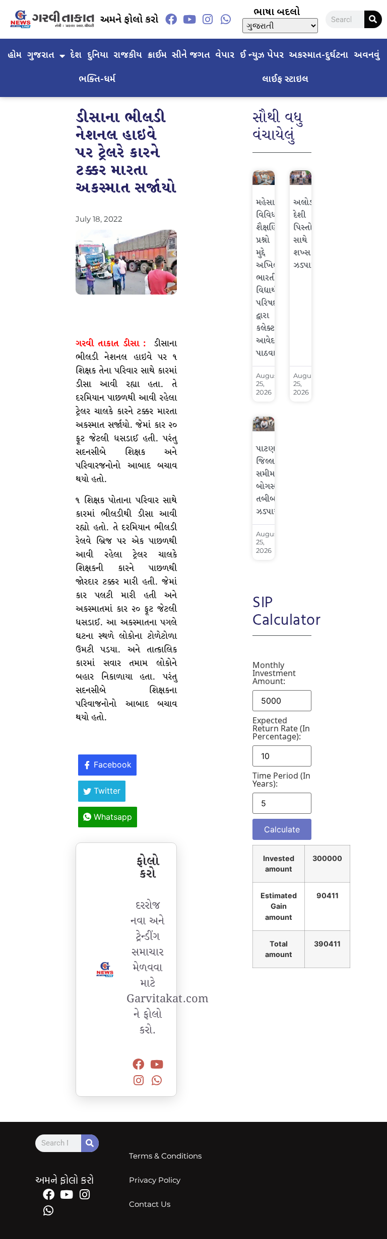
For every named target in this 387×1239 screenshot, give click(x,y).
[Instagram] (208, 20)
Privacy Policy (154, 1180)
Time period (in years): (281, 780)
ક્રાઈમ (157, 55)
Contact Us (149, 1204)
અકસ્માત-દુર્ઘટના (318, 55)
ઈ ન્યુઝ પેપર (262, 55)
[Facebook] (171, 20)
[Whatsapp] (226, 20)
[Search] (373, 19)
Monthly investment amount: (274, 673)
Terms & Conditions (165, 1156)
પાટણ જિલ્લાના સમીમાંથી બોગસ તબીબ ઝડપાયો (270, 480)
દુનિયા (97, 55)
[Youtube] (189, 20)
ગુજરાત (40, 55)
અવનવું (366, 55)
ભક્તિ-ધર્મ (97, 79)
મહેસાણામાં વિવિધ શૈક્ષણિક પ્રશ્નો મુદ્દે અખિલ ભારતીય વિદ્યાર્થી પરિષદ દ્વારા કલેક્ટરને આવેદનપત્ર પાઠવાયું (274, 278)
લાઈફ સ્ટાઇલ (285, 79)
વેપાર (224, 55)
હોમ (15, 55)
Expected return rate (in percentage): (281, 728)
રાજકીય (127, 55)
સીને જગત (191, 55)
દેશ (76, 55)
